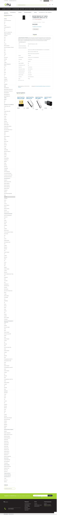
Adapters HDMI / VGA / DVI (8, 434)
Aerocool (5, 144)
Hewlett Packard (6, 252)
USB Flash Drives (6, 285)
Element (5, 314)
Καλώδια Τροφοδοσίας (7, 456)
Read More (24, 108)
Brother (5, 335)
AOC (4, 70)
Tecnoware (5, 280)
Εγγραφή (50, 495)
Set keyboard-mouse (7, 242)
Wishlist (52, 0)
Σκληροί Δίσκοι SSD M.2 (7, 126)
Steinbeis (5, 421)
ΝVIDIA (5, 139)
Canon (5, 328)
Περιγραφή (35, 34)
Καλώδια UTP (6, 454)
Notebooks (5, 35)
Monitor (5, 65)
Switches (5, 210)
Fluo (4, 218)
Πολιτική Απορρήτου (27, 508)
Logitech (5, 228)
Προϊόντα (41, 0)
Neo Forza (5, 114)
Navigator (5, 426)
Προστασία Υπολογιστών (8, 176)
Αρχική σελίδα (6, 12)
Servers (5, 99)
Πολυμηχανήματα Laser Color (8, 379)
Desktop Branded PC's (7, 27)
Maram (5, 427)
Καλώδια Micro (6, 444)
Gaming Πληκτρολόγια (7, 466)
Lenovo (5, 25)
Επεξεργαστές (6, 131)
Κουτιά (5, 143)
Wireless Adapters (6, 183)
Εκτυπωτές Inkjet (7, 327)
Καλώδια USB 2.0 (6, 451)
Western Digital (6, 124)
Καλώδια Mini (6, 446)
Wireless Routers (6, 188)
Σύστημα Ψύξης (6, 158)
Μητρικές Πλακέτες (7, 151)
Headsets (5, 225)
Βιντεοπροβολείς (7, 461)
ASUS (5, 72)
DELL (5, 74)
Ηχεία (5, 309)
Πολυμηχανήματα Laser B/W (8, 367)
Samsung (5, 121)
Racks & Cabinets (6, 205)
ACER (5, 69)
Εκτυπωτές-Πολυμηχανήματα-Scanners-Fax (8, 322)
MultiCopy (5, 424)
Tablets (5, 97)
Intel (5, 134)
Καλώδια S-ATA (6, 449)
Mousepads (6, 392)
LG (4, 82)
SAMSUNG (5, 79)
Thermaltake (6, 149)
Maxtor (5, 292)
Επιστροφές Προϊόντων (28, 503)
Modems (5, 191)
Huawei (5, 220)
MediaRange (6, 300)
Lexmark (5, 340)
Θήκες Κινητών (6, 230)
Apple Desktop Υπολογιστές (8, 89)
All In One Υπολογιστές (7, 20)
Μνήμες (5, 153)
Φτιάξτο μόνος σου (36, 506)
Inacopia (5, 422)
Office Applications (7, 171)
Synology (35, 12)
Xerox (5, 345)
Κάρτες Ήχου (6, 141)
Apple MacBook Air (7, 94)
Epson (5, 330)
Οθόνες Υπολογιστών (7, 64)
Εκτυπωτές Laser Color (7, 347)
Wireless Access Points (7, 181)
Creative (5, 310)
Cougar (5, 148)
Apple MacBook (6, 92)
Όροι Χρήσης (26, 507)
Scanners (5, 325)
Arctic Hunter (6, 233)
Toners (5, 394)
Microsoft (5, 247)
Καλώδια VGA (6, 441)
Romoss (5, 305)
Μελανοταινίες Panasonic (8, 417)
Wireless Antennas (7, 185)
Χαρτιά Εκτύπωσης (7, 419)
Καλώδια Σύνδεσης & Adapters (8, 429)
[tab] (35, 35)
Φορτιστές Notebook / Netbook (9, 47)
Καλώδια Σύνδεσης (7, 436)
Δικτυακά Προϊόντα (13, 12)
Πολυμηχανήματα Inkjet (7, 360)
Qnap (5, 195)
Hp (4, 102)
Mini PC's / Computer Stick (8, 32)
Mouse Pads (6, 469)
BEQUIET (5, 161)
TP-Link (5, 203)
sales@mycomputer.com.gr (13, 0)
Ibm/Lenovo (6, 57)
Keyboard (5, 248)
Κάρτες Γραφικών (7, 136)
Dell (4, 22)
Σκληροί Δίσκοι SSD (7, 111)
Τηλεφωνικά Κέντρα (7, 473)
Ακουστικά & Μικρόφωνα (8, 215)
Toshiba (5, 62)
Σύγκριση (43, 22)
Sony (5, 60)
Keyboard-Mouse (6, 240)
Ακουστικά (5, 471)
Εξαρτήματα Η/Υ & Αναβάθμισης (9, 104)
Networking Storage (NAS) (27, 12)
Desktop (5, 18)
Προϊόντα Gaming (6, 464)
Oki (4, 342)
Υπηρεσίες (35, 503)
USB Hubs (5, 287)
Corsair (5, 116)
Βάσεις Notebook (6, 45)
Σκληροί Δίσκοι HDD (7, 106)
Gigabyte (5, 267)
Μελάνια (5, 407)
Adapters (5, 431)
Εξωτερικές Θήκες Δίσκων (8, 129)
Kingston (5, 119)
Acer (5, 37)
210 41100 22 (6, 0)
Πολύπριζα (6, 319)
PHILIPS (5, 77)
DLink (5, 201)
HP (4, 23)
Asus (5, 50)
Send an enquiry (36, 29)
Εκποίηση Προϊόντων (7, 476)
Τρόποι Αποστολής (27, 506)
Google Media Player (7, 459)
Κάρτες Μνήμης (6, 317)
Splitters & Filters (6, 208)
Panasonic (5, 404)
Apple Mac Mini (6, 87)
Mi (4, 302)
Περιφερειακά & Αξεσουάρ (8, 213)
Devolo (5, 200)
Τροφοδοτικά (6, 159)
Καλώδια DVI (6, 439)
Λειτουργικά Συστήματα (7, 173)
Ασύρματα (23, 96)
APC (4, 275)
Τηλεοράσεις (6, 463)
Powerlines (5, 198)
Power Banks (6, 297)
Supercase (5, 166)
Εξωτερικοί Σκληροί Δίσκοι (8, 290)
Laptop (5, 156)
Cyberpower (6, 277)
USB (4, 282)
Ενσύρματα (19, 12)
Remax (5, 304)
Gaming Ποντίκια (6, 468)
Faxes (5, 323)
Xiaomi (5, 223)
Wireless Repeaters (7, 186)
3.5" (4, 109)
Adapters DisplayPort (7, 432)
